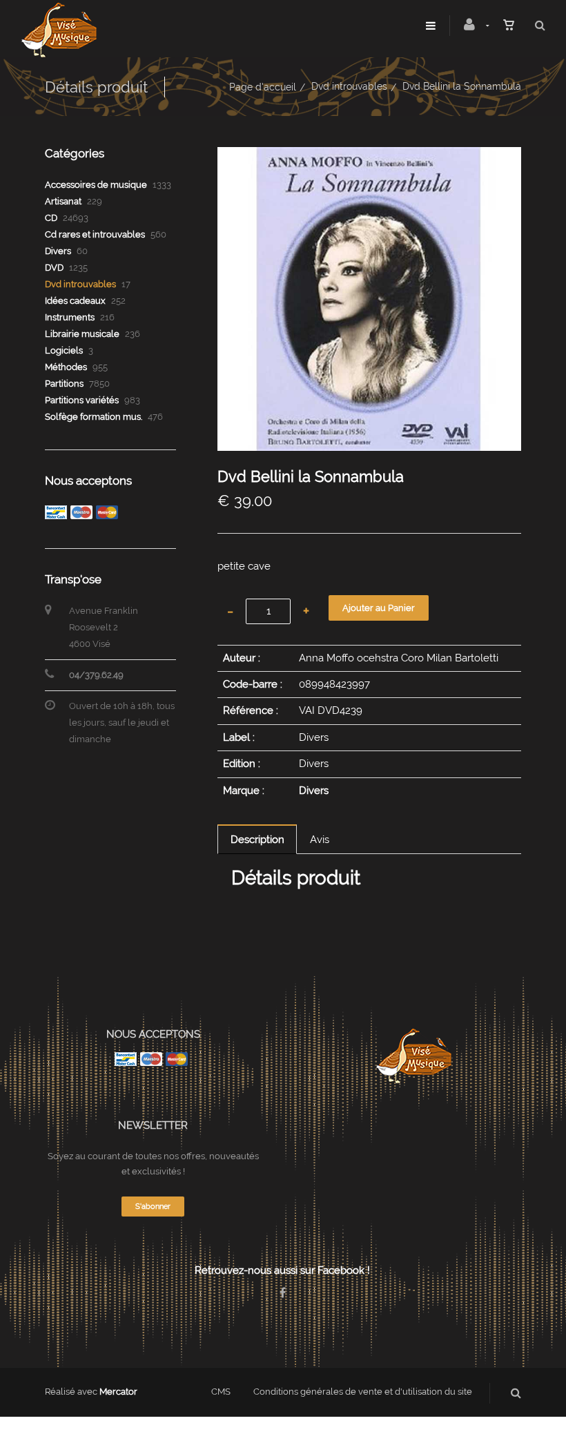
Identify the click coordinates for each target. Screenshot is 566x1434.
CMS (221, 1391)
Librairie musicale (82, 334)
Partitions (64, 383)
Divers (314, 790)
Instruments (70, 317)
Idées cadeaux (75, 300)
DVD (54, 267)
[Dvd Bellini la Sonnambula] (369, 157)
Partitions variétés (82, 400)
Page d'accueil (262, 87)
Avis (319, 839)
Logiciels (64, 350)
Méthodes (66, 367)
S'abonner (152, 1206)
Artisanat (63, 201)
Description (257, 839)
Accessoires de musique (96, 185)
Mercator (118, 1391)
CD (51, 218)
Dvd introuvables (349, 86)
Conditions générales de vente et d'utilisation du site (362, 1391)
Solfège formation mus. (93, 416)
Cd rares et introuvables (95, 234)
